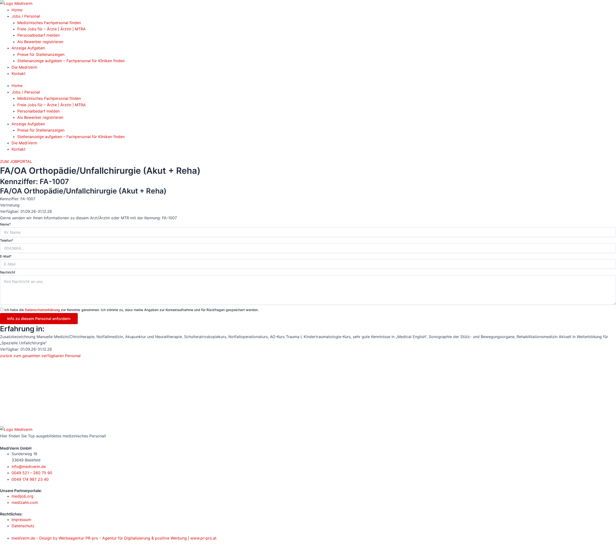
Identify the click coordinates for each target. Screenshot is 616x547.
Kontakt (19, 73)
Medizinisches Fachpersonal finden (49, 22)
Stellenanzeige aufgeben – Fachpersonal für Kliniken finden (71, 60)
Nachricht (7, 272)
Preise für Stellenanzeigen (40, 54)
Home (17, 9)
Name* (5, 224)
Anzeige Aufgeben (28, 48)
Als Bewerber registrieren (40, 41)
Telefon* (6, 240)
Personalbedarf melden (38, 35)
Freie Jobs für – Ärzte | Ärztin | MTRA (51, 29)
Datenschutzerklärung (42, 310)
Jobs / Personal (26, 16)
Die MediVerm (24, 67)
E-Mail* (6, 256)
